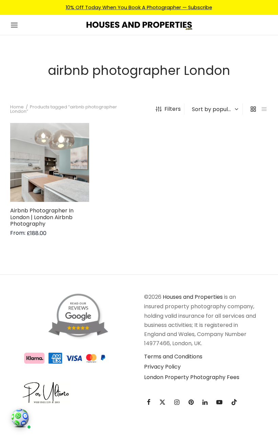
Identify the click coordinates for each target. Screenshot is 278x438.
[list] (264, 109)
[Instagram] (177, 403)
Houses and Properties (193, 297)
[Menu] (14, 25)
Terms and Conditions (173, 356)
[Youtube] (219, 403)
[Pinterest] (191, 403)
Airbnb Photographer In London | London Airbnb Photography (42, 217)
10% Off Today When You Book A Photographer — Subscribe (139, 7)
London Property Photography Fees (191, 377)
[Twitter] (162, 403)
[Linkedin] (205, 403)
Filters (172, 109)
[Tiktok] (234, 403)
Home (17, 107)
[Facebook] (148, 403)
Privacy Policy (162, 367)
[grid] (253, 109)
